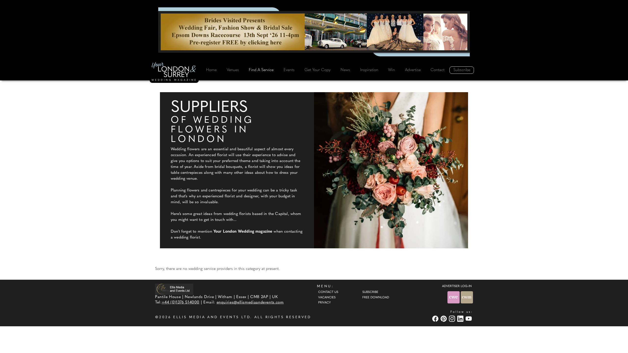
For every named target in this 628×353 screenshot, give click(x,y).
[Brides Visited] (314, 32)
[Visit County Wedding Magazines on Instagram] (452, 319)
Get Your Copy (317, 70)
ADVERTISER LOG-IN (457, 286)
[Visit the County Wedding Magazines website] (467, 297)
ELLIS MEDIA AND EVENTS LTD (211, 317)
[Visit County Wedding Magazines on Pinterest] (444, 319)
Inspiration (369, 70)
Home (211, 70)
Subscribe (461, 70)
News (345, 70)
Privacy (324, 302)
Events (289, 70)
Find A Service (261, 70)
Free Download (375, 297)
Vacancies (327, 297)
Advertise (413, 70)
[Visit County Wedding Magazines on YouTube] (469, 319)
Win (391, 70)
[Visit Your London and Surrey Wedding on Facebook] (436, 319)
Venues (233, 70)
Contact (438, 70)
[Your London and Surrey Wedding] (174, 72)
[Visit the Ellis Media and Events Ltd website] (174, 289)
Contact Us (328, 292)
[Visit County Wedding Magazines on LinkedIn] (461, 319)
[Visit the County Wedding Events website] (454, 297)
